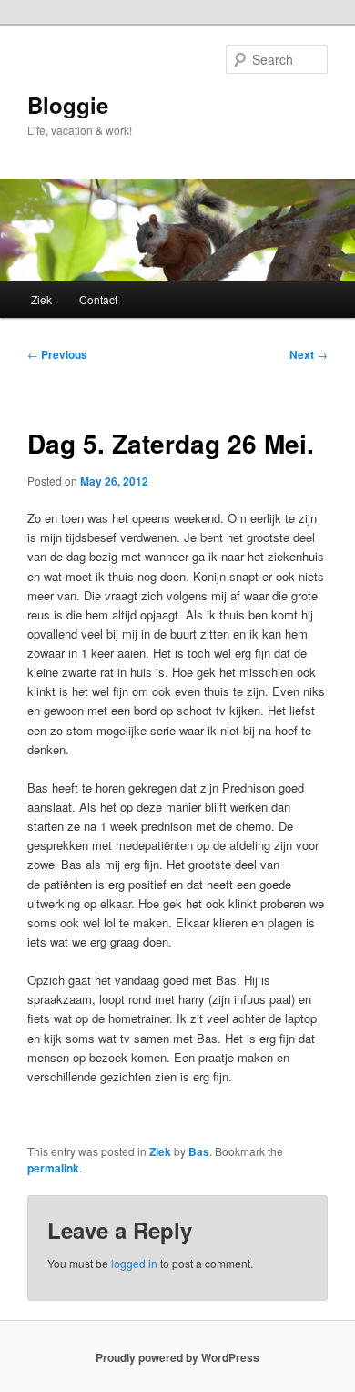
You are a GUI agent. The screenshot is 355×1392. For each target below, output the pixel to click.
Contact (98, 299)
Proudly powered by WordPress (177, 1357)
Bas (198, 1151)
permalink (53, 1168)
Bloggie (67, 104)
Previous (57, 354)
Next (308, 354)
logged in (134, 1263)
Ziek (41, 299)
